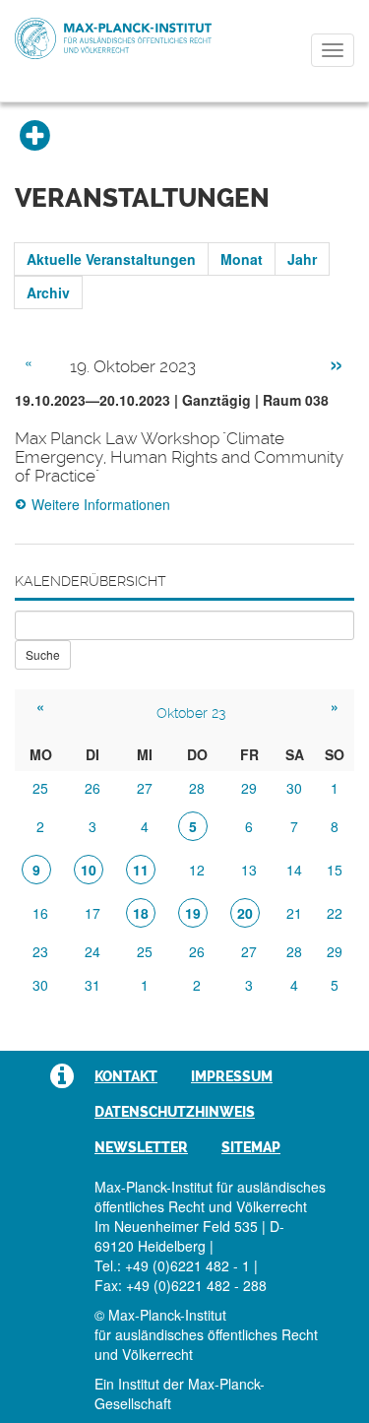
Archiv (48, 292)
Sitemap (250, 1147)
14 (294, 869)
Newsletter (141, 1147)
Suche (43, 654)
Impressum (232, 1076)
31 (92, 985)
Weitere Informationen (100, 504)
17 (92, 913)
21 (294, 913)
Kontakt (125, 1076)
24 (92, 951)
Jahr (302, 259)
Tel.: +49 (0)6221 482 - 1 (172, 1265)
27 (145, 788)
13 (249, 869)
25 (40, 788)
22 (334, 913)
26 (92, 788)
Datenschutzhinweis (174, 1112)
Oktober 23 (190, 713)
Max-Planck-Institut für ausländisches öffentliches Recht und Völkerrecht (113, 38)
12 (197, 869)
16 (40, 913)
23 (40, 951)
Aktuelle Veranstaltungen (111, 259)
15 (334, 869)
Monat (241, 259)
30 (294, 788)
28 (197, 788)
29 (249, 788)
